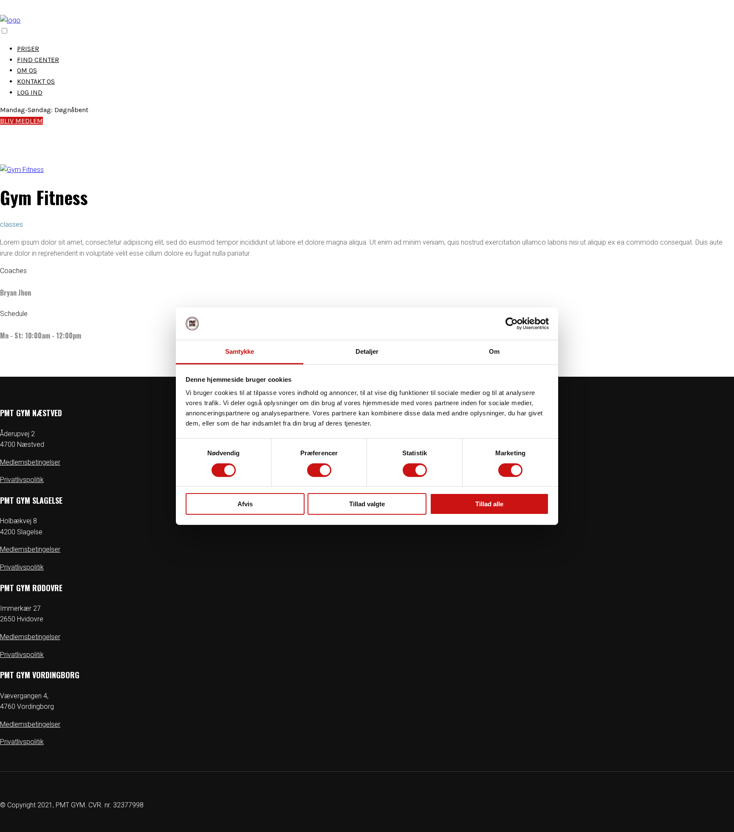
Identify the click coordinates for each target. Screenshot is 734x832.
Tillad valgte (367, 504)
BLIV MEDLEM (21, 121)
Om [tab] (494, 351)
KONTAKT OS (36, 81)
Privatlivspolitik (22, 480)
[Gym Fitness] (22, 170)
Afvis (245, 504)
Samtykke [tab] (239, 351)
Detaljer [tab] (367, 351)
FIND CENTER (38, 60)
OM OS (27, 70)
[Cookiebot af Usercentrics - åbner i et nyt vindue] (511, 323)
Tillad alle (489, 504)
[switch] (319, 470)
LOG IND (29, 92)
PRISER (28, 49)
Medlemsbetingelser (30, 462)
